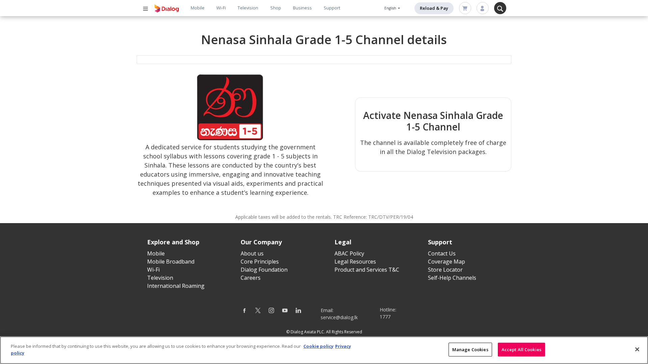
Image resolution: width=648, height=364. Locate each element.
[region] (324, 350)
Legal (342, 242)
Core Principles (260, 261)
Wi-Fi (221, 8)
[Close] (637, 349)
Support (332, 8)
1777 (385, 316)
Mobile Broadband (170, 261)
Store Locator (445, 269)
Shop (275, 8)
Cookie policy (318, 346)
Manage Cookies (470, 349)
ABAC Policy (349, 253)
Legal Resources (355, 261)
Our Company (261, 242)
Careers (251, 277)
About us (252, 253)
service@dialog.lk (339, 317)
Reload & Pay (434, 8)
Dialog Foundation (264, 269)
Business (302, 8)
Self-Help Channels (452, 277)
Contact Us (442, 253)
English (390, 8)
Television (248, 8)
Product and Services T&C (366, 269)
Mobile (198, 8)
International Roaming (176, 286)
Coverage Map (446, 261)
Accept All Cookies (521, 349)
